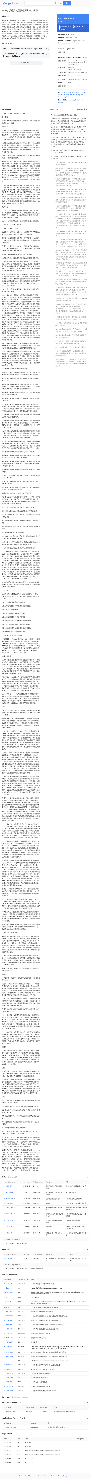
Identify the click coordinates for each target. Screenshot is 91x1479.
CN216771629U (9, 1390)
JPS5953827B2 (8, 1369)
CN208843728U (9, 1199)
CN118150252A (9, 1226)
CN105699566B (8, 1324)
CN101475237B (8, 1338)
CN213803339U (9, 1377)
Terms (53, 1476)
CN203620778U (9, 1186)
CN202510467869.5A (10, 1411)
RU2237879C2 (8, 1373)
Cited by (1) (78, 92)
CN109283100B (8, 1316)
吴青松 (66, 38)
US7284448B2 (8, 1346)
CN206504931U (9, 1382)
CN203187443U (9, 1311)
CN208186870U (9, 1192)
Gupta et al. (7, 1307)
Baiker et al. (7, 1302)
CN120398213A (9, 1258)
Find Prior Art (79, 26)
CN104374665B (8, 1352)
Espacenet (71, 100)
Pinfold (6, 1298)
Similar (63, 29)
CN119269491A (9, 1233)
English (72, 34)
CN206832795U (9, 1365)
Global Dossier (80, 100)
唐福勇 (75, 38)
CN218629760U (9, 1220)
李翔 (70, 38)
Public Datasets (43, 1476)
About (20, 1476)
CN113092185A (9, 1207)
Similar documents (69, 95)
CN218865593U (9, 1333)
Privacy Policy (62, 1476)
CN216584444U (9, 1214)
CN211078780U (9, 1203)
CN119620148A (9, 1329)
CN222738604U (9, 1386)
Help (71, 1476)
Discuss (60, 102)
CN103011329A (9, 1356)
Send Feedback (30, 1476)
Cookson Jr (7, 1288)
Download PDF (66, 26)
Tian (5, 1361)
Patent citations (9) (68, 92)
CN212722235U (9, 1342)
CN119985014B (8, 1284)
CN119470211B (8, 1320)
